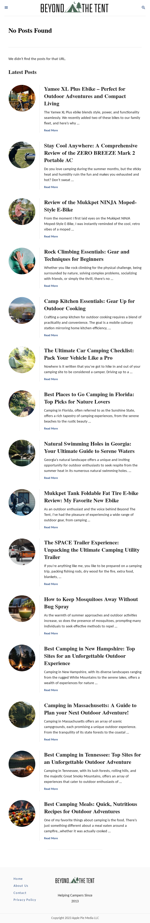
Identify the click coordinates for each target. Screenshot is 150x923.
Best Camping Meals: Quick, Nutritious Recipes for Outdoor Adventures (90, 807)
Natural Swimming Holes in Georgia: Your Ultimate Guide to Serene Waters (89, 447)
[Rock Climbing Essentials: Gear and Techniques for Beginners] (22, 261)
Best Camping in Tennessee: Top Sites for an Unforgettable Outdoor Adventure (92, 758)
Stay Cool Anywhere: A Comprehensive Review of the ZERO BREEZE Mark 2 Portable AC (90, 152)
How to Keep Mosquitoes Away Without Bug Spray (91, 602)
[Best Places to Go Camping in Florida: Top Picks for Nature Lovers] (22, 403)
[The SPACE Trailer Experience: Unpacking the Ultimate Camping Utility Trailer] (22, 552)
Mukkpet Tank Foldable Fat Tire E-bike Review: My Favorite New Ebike (91, 496)
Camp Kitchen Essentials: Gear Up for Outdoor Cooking (89, 304)
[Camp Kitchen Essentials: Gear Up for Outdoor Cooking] (22, 310)
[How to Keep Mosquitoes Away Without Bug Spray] (22, 608)
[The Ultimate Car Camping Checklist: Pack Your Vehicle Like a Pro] (22, 359)
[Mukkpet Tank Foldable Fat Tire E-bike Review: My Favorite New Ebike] (22, 502)
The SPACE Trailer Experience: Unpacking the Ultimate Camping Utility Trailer (92, 549)
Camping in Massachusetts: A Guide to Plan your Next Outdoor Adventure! (90, 708)
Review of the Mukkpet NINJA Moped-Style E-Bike (90, 205)
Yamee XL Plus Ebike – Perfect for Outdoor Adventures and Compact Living (85, 96)
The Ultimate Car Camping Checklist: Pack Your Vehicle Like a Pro (89, 353)
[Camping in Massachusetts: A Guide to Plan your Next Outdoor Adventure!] (22, 714)
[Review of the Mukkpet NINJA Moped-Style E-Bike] (22, 211)
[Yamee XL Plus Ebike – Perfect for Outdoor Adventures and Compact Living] (22, 98)
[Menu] (6, 8)
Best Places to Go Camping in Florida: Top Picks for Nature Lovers (89, 397)
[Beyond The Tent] (74, 8)
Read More (51, 130)
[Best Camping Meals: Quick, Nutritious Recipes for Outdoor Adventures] (22, 813)
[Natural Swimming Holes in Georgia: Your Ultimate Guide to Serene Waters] (22, 453)
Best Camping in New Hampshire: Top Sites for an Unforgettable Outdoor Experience (89, 655)
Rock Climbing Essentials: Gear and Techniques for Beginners (87, 255)
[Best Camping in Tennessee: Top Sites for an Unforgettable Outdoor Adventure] (22, 764)
